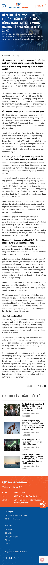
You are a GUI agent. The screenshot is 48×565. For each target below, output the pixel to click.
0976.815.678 (19, 493)
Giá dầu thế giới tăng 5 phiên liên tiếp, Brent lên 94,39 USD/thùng (32, 442)
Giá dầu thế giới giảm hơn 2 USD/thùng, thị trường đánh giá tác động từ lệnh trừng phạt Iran (33, 407)
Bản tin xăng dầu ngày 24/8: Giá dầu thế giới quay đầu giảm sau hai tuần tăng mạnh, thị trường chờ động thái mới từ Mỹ (33, 425)
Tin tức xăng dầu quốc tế (24, 34)
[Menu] (3, 6)
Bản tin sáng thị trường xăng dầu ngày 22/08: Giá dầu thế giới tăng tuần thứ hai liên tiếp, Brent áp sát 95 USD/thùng (32, 459)
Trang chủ (6, 34)
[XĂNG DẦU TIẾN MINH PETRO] (21, 6)
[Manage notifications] (42, 560)
